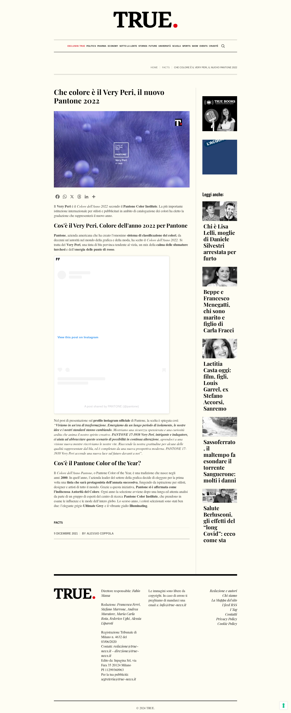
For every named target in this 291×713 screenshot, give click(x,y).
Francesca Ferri (128, 604)
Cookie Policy (227, 623)
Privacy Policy (226, 619)
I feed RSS (229, 605)
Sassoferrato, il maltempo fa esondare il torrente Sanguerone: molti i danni (219, 461)
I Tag (233, 609)
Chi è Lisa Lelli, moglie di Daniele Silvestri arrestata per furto (219, 242)
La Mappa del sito (224, 600)
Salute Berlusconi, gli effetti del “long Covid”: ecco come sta (219, 524)
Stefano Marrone (113, 609)
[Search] (223, 46)
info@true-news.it (173, 605)
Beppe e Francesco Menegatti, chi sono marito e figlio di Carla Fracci (218, 311)
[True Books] (219, 128)
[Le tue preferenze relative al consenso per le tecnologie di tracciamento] (283, 705)
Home (154, 67)
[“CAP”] (219, 156)
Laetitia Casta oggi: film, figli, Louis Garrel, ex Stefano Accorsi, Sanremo (217, 386)
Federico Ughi (120, 618)
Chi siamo (229, 595)
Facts (166, 67)
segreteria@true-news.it (118, 679)
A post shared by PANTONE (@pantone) (111, 406)
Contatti (231, 614)
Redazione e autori (223, 590)
